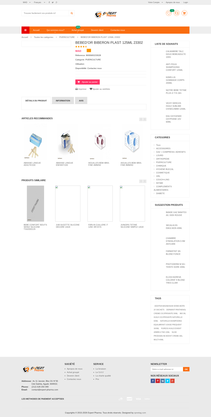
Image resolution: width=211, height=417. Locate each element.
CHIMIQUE (161, 166)
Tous (158, 145)
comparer (176, 13)
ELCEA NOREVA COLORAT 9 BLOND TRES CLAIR (175, 280)
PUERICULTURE (67, 37)
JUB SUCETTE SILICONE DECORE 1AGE (68, 226)
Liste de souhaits (169, 13)
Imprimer (82, 89)
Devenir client (97, 30)
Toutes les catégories (43, 37)
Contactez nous (74, 379)
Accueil (36, 30)
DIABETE (160, 193)
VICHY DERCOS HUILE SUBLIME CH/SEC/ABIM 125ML (176, 106)
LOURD (159, 155)
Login (185, 2)
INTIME (159, 183)
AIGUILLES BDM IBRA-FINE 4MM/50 (99, 164)
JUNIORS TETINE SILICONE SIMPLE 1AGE (132, 226)
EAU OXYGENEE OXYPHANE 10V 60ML (174, 119)
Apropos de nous (173, 2)
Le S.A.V (99, 372)
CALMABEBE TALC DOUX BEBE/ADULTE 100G (176, 54)
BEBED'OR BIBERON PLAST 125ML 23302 (100, 37)
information (63, 100)
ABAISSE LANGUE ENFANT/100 (64, 164)
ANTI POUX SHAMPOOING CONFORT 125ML (174, 67)
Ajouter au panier (90, 82)
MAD (25, 2)
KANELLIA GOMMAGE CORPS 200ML (175, 80)
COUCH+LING (162, 179)
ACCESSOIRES (163, 148)
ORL (158, 176)
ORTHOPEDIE (162, 159)
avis (81, 100)
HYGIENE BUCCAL (165, 169)
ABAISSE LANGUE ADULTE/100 (32, 164)
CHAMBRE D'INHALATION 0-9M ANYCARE (175, 241)
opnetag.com (140, 413)
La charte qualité (103, 376)
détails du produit (36, 100)
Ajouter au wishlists (101, 89)
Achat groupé (78, 30)
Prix (97, 379)
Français (38, 2)
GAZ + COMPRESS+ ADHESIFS (170, 152)
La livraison (101, 369)
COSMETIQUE (163, 172)
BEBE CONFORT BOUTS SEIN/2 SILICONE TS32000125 (35, 227)
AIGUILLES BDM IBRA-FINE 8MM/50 (131, 164)
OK (186, 369)
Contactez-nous (118, 30)
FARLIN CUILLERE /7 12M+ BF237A (98, 226)
